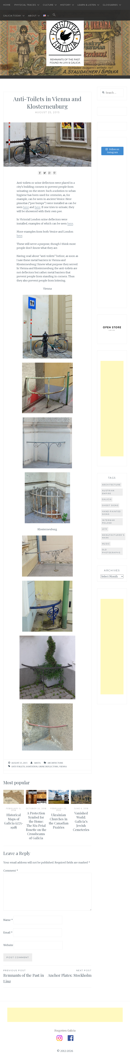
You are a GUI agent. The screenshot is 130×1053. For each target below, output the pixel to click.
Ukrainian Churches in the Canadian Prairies (58, 821)
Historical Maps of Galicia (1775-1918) (13, 821)
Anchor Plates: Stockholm (69, 973)
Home (6, 5)
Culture (48, 5)
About (32, 15)
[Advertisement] (112, 408)
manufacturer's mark (113, 536)
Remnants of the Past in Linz (23, 976)
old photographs (111, 551)
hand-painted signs (111, 512)
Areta (37, 763)
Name (8, 920)
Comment (10, 870)
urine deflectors (48, 767)
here (26, 207)
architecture (111, 485)
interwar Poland (108, 521)
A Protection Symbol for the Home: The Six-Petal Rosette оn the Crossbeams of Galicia (36, 825)
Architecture (55, 763)
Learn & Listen (87, 5)
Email (8, 932)
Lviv (104, 529)
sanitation (32, 767)
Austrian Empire (108, 492)
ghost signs (110, 505)
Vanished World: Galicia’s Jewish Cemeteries (81, 821)
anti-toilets (18, 767)
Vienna (63, 767)
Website (8, 945)
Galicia (107, 499)
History (65, 5)
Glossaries (110, 5)
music (106, 544)
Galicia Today (12, 15)
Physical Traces (25, 5)
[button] (54, 15)
